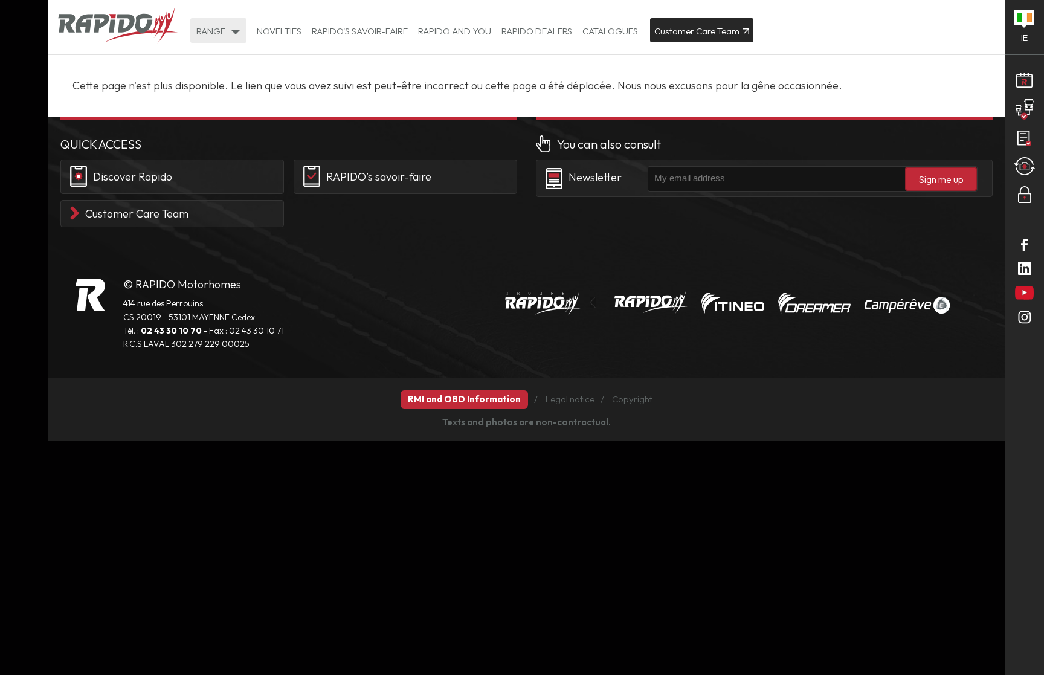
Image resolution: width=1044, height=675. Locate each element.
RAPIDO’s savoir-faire (378, 177)
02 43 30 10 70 (171, 330)
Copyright (632, 399)
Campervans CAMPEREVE (907, 305)
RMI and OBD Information (464, 399)
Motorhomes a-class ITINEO (732, 303)
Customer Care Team (136, 214)
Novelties (279, 31)
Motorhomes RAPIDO (90, 295)
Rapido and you (454, 31)
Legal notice (570, 399)
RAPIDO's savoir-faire (360, 31)
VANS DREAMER (814, 303)
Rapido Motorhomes (117, 26)
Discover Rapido (132, 177)
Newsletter (595, 177)
